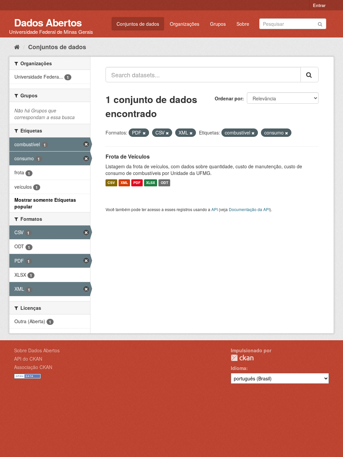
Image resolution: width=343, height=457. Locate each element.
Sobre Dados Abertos (37, 350)
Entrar (319, 5)
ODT (164, 182)
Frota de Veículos (128, 156)
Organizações (184, 23)
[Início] (17, 46)
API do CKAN (28, 358)
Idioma (238, 368)
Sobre (242, 23)
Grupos (218, 23)
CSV (111, 182)
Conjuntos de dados (138, 23)
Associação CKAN (33, 367)
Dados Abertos (48, 22)
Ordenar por (228, 98)
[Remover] (144, 132)
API (214, 209)
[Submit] (320, 23)
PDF (136, 182)
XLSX (150, 182)
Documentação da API (249, 209)
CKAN (242, 357)
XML (124, 182)
